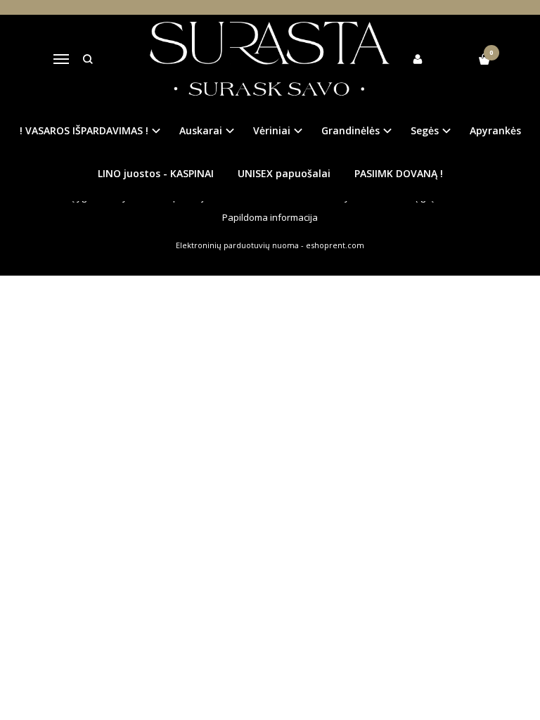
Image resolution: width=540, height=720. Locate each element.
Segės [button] (425, 130)
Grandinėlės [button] (350, 130)
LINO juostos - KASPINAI (156, 173)
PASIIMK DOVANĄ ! (398, 173)
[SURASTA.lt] (270, 59)
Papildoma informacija (270, 217)
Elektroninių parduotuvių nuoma (237, 245)
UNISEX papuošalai (284, 173)
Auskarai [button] (200, 130)
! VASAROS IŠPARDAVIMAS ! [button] (84, 130)
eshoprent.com (335, 245)
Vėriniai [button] (271, 130)
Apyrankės (495, 130)
